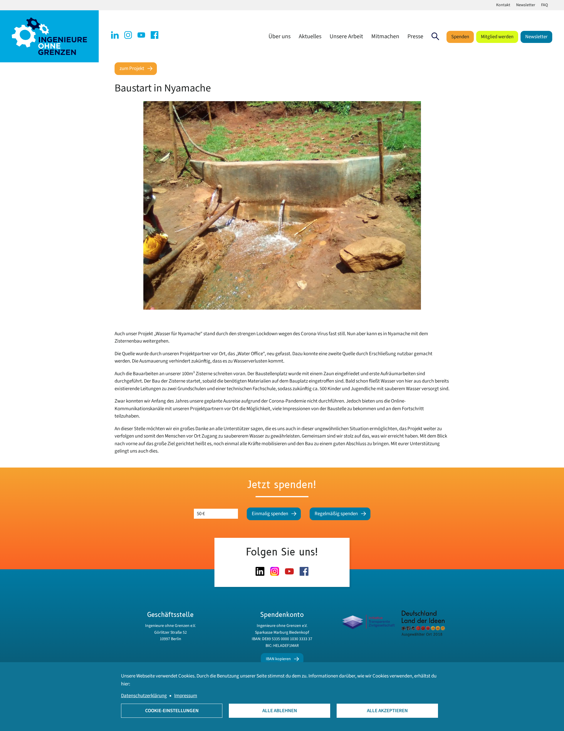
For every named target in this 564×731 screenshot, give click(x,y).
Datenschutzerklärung (144, 695)
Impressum (185, 695)
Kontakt (503, 5)
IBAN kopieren (278, 659)
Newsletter (525, 5)
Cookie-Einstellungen (172, 710)
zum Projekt (132, 68)
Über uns (279, 36)
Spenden (460, 36)
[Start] (49, 36)
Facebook (154, 35)
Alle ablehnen (279, 710)
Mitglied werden (497, 36)
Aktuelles (310, 36)
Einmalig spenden (270, 513)
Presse (415, 36)
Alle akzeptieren (387, 710)
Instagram (128, 35)
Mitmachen (385, 36)
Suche (435, 36)
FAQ (544, 5)
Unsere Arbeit (346, 36)
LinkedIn (114, 35)
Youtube (141, 35)
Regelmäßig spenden (336, 513)
